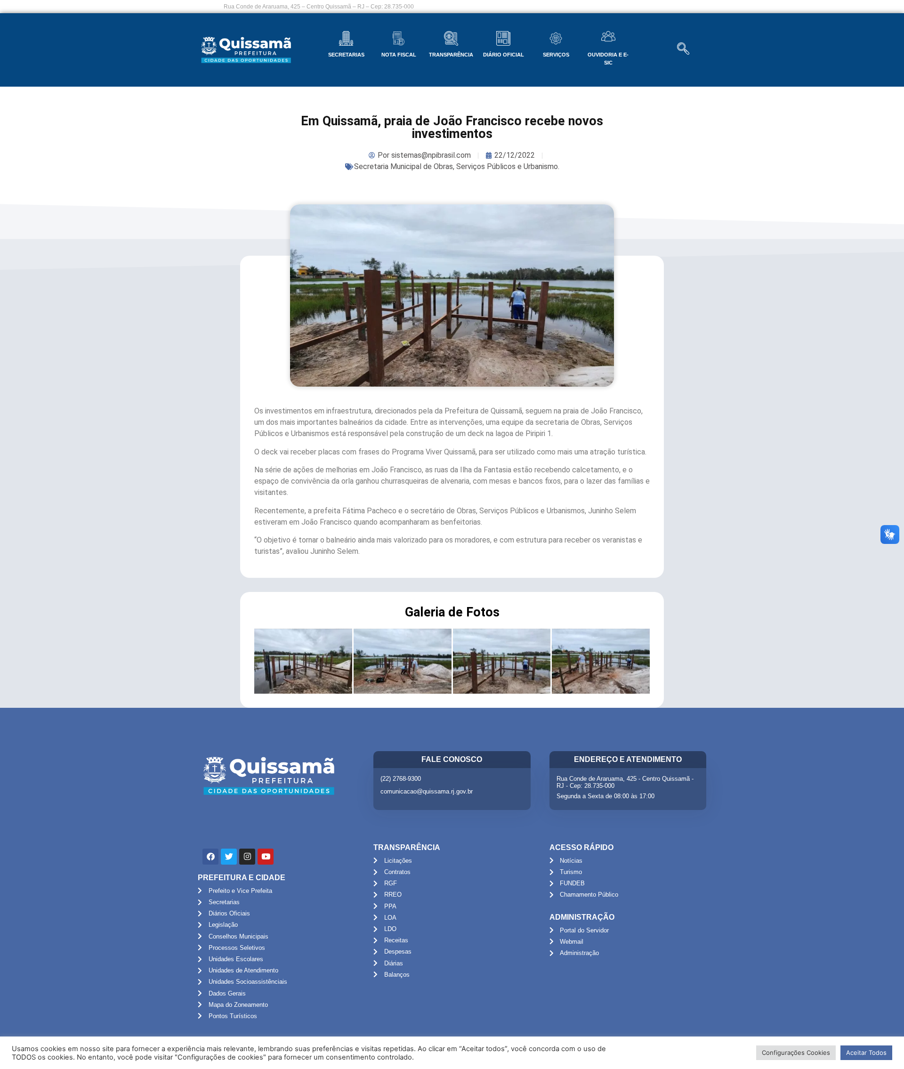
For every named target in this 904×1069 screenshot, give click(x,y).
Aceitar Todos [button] (866, 1052)
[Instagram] (247, 857)
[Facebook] (210, 857)
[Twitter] (229, 857)
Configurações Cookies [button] (796, 1052)
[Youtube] (266, 857)
